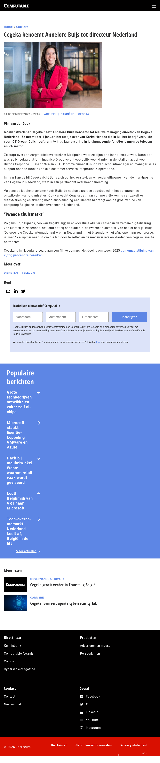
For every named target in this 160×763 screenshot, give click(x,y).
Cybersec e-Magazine (19, 669)
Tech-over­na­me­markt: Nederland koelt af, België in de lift (19, 531)
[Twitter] (23, 291)
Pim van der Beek (17, 123)
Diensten (11, 272)
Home (8, 27)
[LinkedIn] (15, 291)
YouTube (92, 720)
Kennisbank (12, 646)
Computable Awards (19, 653)
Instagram (93, 728)
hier (98, 342)
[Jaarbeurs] (135, 757)
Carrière (22, 27)
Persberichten (90, 653)
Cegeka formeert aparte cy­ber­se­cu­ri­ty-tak (63, 603)
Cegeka (83, 114)
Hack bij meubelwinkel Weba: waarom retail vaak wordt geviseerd (19, 470)
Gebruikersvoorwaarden (94, 745)
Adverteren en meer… (95, 646)
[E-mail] (8, 291)
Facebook (93, 696)
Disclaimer (59, 745)
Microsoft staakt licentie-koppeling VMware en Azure (17, 434)
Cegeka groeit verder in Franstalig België (62, 584)
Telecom (28, 272)
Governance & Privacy (47, 579)
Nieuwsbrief (12, 704)
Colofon (10, 661)
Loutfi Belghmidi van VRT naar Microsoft (20, 500)
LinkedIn (92, 712)
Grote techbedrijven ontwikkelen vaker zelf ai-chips (19, 402)
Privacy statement (134, 745)
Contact (9, 696)
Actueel (50, 114)
